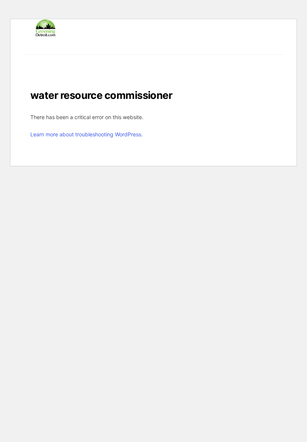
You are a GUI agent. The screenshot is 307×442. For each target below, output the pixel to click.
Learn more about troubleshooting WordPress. (86, 134)
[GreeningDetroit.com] (45, 33)
